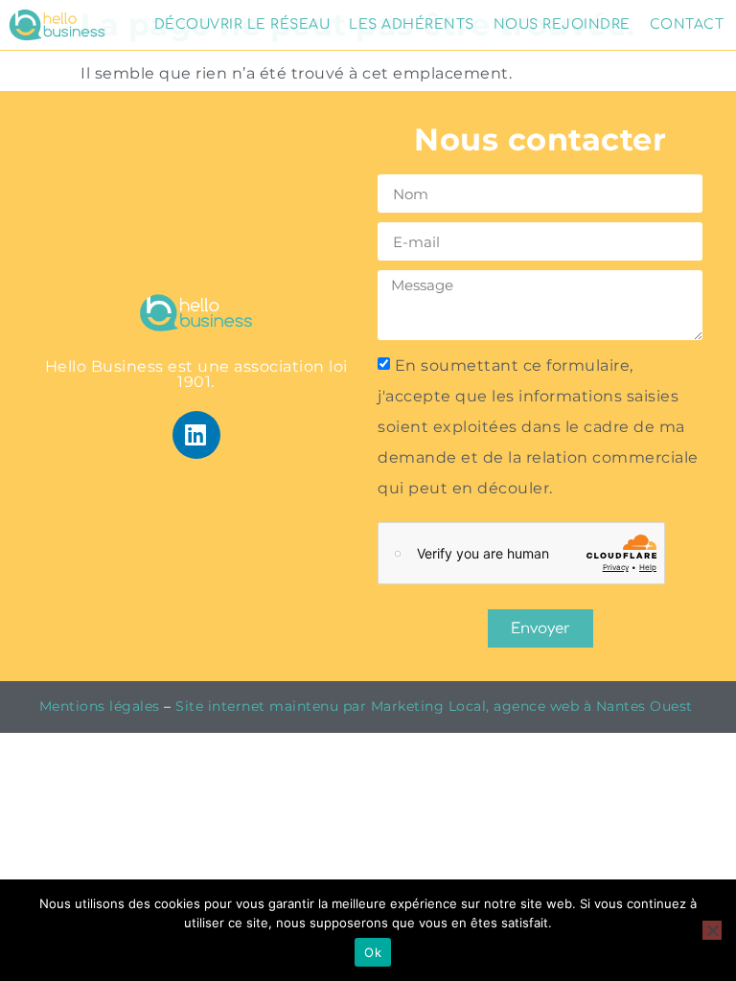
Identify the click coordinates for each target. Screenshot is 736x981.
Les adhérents (411, 24)
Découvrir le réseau (242, 24)
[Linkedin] (196, 435)
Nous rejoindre (562, 24)
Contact (687, 24)
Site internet (220, 706)
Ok (372, 952)
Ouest (673, 706)
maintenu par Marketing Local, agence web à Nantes (459, 706)
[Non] (712, 930)
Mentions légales (99, 706)
